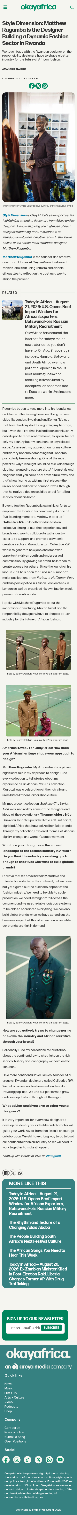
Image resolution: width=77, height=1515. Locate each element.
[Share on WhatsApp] (45, 86)
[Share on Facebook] (32, 86)
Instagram (53, 1156)
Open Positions (15, 1442)
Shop (8, 1411)
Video (9, 1402)
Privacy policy (14, 1432)
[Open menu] (5, 7)
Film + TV (11, 1393)
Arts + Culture (14, 1398)
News (9, 1384)
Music (9, 1388)
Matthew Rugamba (17, 257)
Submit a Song (15, 1437)
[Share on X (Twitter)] (38, 86)
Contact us (12, 1428)
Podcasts (11, 1407)
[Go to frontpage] (38, 7)
